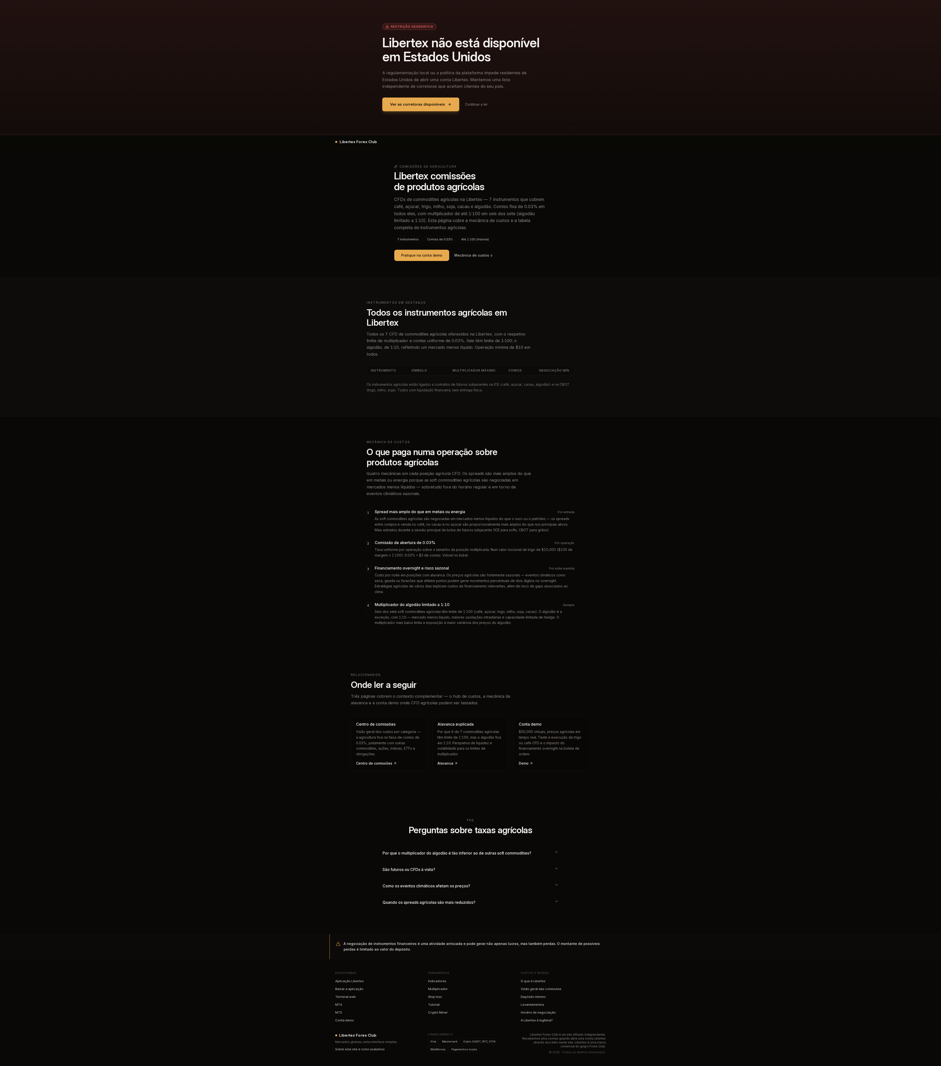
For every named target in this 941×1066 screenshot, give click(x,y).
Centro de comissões (374, 763)
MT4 (338, 1004)
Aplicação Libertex (349, 981)
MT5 (338, 1012)
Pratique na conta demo (421, 255)
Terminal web (345, 997)
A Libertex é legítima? (537, 1020)
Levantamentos (532, 1004)
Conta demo (344, 1020)
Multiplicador (438, 989)
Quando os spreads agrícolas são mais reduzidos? (429, 902)
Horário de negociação (538, 1012)
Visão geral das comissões (541, 989)
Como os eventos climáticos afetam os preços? (426, 885)
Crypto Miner (438, 1012)
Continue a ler (476, 104)
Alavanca (445, 763)
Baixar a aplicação (349, 989)
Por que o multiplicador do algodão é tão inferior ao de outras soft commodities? (457, 853)
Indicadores (437, 981)
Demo (524, 763)
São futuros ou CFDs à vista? (409, 869)
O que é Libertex (533, 981)
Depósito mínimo (533, 997)
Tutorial (434, 1004)
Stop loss (435, 997)
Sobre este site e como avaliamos (360, 1049)
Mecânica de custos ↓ (473, 255)
